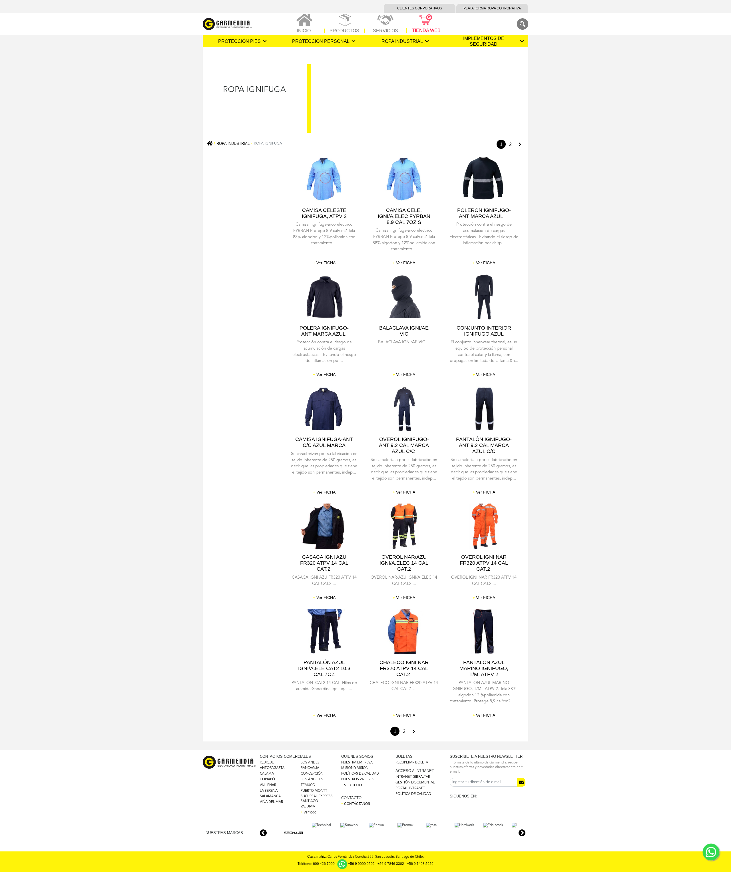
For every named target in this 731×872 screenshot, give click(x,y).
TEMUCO (308, 785)
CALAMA (267, 773)
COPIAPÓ (267, 779)
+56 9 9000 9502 (361, 864)
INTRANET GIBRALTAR (412, 777)
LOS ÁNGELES (312, 779)
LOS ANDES (310, 762)
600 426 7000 (324, 864)
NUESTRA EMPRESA (357, 762)
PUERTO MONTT (314, 791)
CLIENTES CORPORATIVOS (419, 8)
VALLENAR (268, 785)
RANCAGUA (310, 768)
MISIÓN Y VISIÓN (354, 768)
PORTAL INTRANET (410, 788)
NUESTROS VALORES (357, 779)
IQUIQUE (267, 762)
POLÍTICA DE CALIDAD (413, 794)
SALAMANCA (270, 796)
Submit (521, 782)
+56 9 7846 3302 (390, 864)
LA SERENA (269, 791)
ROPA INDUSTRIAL (233, 143)
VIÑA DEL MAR (271, 802)
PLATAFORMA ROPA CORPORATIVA (492, 8)
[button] (522, 832)
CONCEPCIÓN (312, 773)
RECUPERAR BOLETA (411, 762)
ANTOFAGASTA (272, 768)
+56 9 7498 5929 (420, 864)
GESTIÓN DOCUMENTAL (415, 782)
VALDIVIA (308, 806)
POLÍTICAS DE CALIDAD (360, 773)
